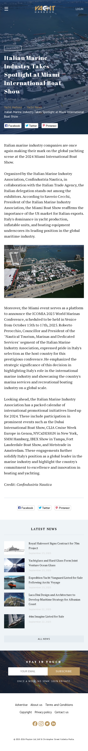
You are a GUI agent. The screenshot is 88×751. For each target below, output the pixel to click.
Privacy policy (43, 712)
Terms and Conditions (59, 705)
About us (36, 705)
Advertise (21, 705)
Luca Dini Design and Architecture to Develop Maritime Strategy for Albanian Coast (54, 599)
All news (44, 638)
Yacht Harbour (45, 10)
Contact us (62, 712)
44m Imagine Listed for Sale (46, 616)
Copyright (26, 712)
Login (79, 9)
